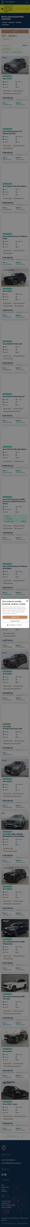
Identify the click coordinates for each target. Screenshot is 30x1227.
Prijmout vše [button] (15, 617)
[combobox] (27, 601)
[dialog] (15, 613)
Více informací (13, 613)
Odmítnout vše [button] (14, 621)
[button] (15, 625)
